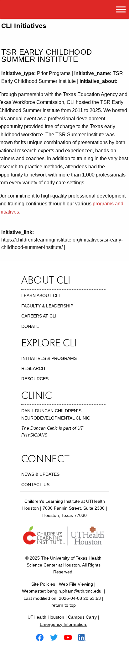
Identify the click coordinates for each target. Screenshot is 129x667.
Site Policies (43, 584)
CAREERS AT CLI (38, 315)
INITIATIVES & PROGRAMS (49, 358)
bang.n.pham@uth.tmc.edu (74, 591)
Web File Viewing (76, 584)
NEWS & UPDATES (40, 474)
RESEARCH (33, 368)
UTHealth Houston (46, 617)
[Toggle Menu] (121, 9)
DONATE (30, 326)
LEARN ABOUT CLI (40, 295)
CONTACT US (35, 484)
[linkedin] (84, 637)
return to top (63, 605)
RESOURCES (35, 378)
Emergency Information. (63, 624)
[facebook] (42, 637)
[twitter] (56, 637)
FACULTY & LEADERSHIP (47, 305)
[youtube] (70, 637)
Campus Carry (82, 617)
